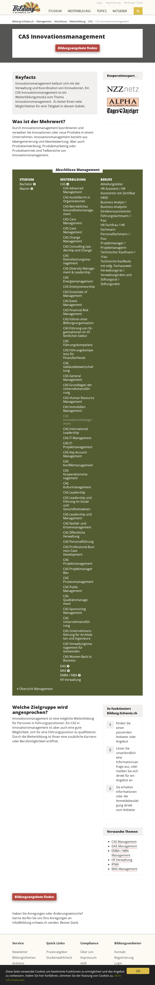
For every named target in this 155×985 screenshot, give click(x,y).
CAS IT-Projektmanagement (77, 445)
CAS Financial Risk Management (75, 312)
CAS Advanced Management (73, 190)
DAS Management (124, 846)
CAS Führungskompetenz (78, 343)
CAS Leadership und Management (77, 516)
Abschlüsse (60, 21)
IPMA (115, 864)
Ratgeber (120, 11)
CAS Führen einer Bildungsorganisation (78, 321)
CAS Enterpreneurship (79, 287)
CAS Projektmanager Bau (77, 571)
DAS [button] (63, 666)
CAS (90, 21)
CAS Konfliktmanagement (78, 463)
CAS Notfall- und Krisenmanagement (77, 525)
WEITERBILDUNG (73, 179)
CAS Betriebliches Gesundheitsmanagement (78, 210)
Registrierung (124, 957)
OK (138, 971)
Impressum (88, 957)
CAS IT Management (77, 438)
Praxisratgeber (56, 952)
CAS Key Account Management (75, 454)
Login (118, 963)
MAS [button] (63, 671)
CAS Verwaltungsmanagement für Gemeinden (78, 647)
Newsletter (20, 952)
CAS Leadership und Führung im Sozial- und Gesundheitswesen (77, 503)
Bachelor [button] (26, 184)
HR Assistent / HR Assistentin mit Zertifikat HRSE (118, 193)
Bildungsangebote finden (77, 48)
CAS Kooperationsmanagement (75, 474)
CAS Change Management (72, 239)
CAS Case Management (72, 230)
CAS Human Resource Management (78, 400)
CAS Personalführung (78, 542)
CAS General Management (72, 378)
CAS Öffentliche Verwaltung (74, 534)
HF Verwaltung (70, 680)
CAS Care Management (72, 221)
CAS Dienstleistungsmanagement (77, 259)
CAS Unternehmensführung (77, 622)
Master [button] (25, 189)
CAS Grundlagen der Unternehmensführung (77, 389)
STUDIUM (27, 179)
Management (44, 21)
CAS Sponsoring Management (74, 611)
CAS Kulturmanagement (77, 485)
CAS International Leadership (75, 431)
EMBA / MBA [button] (69, 675)
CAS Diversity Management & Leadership (79, 270)
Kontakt (120, 952)
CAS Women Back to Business (77, 658)
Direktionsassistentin (116, 211)
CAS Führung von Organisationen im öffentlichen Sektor (78, 332)
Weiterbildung (79, 11)
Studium (55, 11)
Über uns (87, 952)
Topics (102, 11)
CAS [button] (63, 184)
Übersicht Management (36, 689)
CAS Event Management (72, 303)
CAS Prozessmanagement (78, 580)
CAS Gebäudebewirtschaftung (78, 367)
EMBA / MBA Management (121, 853)
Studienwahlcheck (59, 957)
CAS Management (124, 842)
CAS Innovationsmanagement (77, 420)
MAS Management (124, 869)
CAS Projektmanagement (77, 562)
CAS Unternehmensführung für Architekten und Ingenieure (78, 635)
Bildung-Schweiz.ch (23, 21)
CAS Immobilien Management (74, 409)
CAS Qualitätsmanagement (75, 600)
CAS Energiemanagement (78, 279)
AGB (83, 963)
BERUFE (106, 179)
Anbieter (18, 963)
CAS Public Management (72, 589)
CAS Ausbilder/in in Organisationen (76, 199)
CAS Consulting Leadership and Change (77, 248)
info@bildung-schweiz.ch (29, 922)
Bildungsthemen (24, 957)
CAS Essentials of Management (75, 294)
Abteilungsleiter (112, 184)
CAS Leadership (74, 492)
